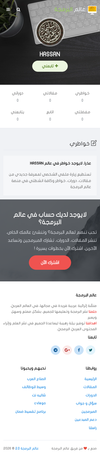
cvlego (40, 403)
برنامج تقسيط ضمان (30, 412)
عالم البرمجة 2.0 (27, 448)
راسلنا (93, 428)
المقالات (90, 387)
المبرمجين (89, 412)
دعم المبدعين (86, 420)
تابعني (48, 66)
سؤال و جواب (86, 403)
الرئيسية (90, 379)
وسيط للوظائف (34, 387)
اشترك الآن (50, 262)
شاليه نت (39, 395)
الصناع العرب (36, 379)
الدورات (91, 395)
